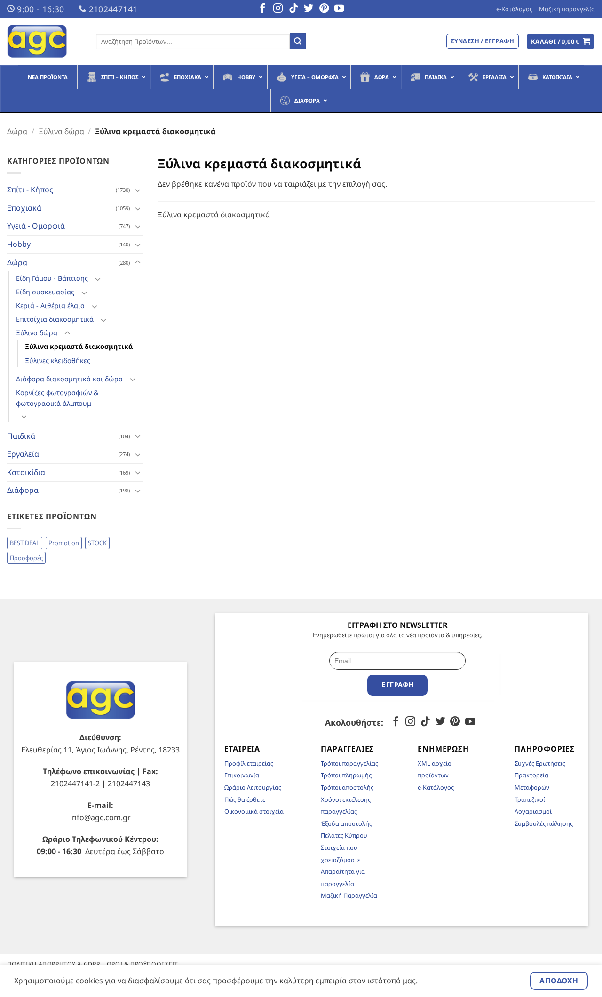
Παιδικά (21, 436)
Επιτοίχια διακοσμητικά (55, 319)
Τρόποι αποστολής (347, 787)
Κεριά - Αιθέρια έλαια (50, 305)
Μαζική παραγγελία (567, 9)
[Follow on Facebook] (262, 9)
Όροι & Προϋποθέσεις (142, 964)
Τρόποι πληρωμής (346, 775)
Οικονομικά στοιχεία (254, 811)
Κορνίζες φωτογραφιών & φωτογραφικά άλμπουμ (57, 398)
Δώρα (17, 131)
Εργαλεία (23, 454)
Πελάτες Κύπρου (344, 835)
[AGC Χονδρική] (44, 41)
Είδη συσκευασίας (45, 291)
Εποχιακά (24, 208)
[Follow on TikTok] (293, 9)
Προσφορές (26, 558)
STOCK (97, 542)
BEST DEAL (25, 542)
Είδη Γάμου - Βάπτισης (52, 278)
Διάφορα (23, 490)
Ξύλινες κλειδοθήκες (57, 360)
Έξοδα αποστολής (346, 823)
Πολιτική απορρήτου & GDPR (53, 964)
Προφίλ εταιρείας (248, 763)
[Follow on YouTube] (339, 9)
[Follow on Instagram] (278, 9)
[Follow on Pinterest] (324, 9)
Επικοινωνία (241, 775)
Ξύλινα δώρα (61, 131)
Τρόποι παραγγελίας (349, 763)
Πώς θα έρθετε (244, 799)
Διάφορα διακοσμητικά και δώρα (69, 378)
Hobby (19, 244)
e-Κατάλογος (514, 9)
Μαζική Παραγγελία (349, 895)
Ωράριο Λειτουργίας (252, 787)
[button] (560, 41)
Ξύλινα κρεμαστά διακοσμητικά (79, 346)
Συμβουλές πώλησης (544, 823)
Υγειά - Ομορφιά (36, 226)
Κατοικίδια (26, 472)
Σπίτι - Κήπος (30, 189)
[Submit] (298, 41)
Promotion (63, 542)
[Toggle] (137, 190)
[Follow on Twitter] (308, 9)
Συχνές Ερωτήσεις (540, 763)
